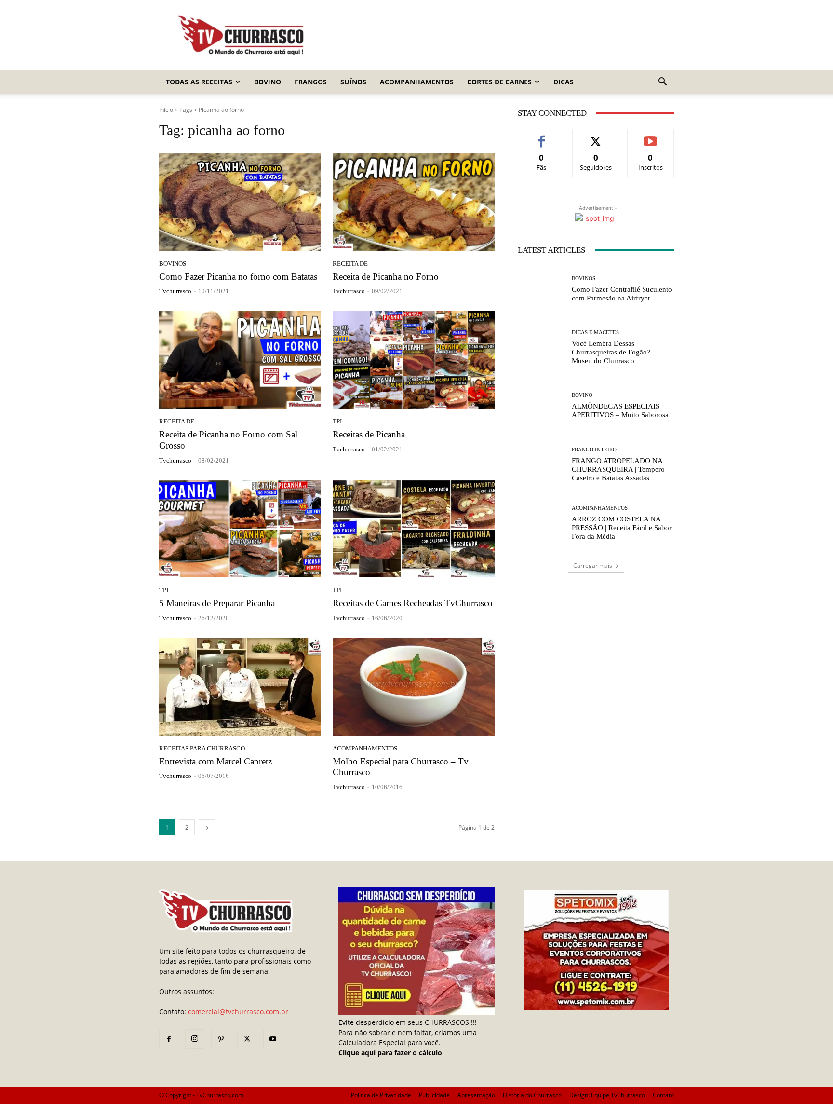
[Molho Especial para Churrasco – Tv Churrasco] (414, 687)
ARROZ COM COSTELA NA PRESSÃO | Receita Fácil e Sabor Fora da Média (622, 527)
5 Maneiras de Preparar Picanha (217, 603)
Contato (663, 1095)
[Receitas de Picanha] (414, 360)
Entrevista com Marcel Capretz (215, 761)
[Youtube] (272, 1039)
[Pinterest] (220, 1039)
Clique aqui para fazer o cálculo (390, 1052)
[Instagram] (194, 1039)
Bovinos (172, 263)
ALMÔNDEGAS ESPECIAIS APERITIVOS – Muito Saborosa (620, 410)
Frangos (311, 81)
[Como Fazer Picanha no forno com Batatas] (240, 202)
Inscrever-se (650, 136)
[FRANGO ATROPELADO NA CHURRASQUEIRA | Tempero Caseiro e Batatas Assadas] (541, 464)
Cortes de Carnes (499, 81)
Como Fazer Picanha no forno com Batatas (238, 277)
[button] (662, 82)
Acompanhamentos (417, 81)
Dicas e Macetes (595, 332)
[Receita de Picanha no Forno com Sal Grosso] (240, 360)
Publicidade (434, 1095)
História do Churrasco (532, 1095)
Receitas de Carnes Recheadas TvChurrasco (413, 603)
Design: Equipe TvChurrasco (607, 1095)
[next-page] (207, 827)
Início (166, 110)
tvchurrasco (175, 291)
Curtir (541, 136)
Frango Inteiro (594, 449)
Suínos (353, 81)
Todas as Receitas (199, 81)
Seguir (596, 136)
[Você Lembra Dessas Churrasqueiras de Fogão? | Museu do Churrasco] (541, 347)
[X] (246, 1039)
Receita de (350, 263)
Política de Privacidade (381, 1095)
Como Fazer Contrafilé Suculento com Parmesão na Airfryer (622, 294)
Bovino (267, 81)
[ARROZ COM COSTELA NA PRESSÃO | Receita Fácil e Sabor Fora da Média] (541, 523)
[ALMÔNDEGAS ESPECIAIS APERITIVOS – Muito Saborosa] (541, 405)
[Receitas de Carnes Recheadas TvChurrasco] (414, 529)
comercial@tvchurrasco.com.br (238, 1011)
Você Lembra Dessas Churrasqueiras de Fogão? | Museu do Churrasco (613, 352)
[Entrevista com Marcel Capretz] (240, 687)
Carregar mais (592, 565)
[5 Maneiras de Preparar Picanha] (240, 529)
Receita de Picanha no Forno (386, 277)
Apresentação (476, 1095)
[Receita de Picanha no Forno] (414, 202)
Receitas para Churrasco (202, 748)
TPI (337, 421)
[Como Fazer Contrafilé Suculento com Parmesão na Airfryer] (541, 289)
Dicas (563, 81)
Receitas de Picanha (369, 434)
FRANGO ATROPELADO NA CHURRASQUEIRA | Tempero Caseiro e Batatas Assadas (618, 469)
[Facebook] (168, 1039)
